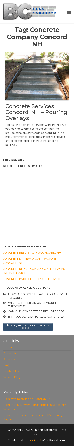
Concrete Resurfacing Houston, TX (26, 399)
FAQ (6, 365)
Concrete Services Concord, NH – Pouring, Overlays (37, 112)
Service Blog (11, 377)
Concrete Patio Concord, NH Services (33, 279)
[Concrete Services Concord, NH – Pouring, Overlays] (37, 75)
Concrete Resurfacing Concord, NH (32, 252)
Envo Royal (33, 440)
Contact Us (11, 371)
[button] (69, 12)
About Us (9, 353)
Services (9, 359)
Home (7, 347)
